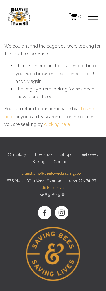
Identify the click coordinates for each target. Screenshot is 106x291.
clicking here (57, 124)
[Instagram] (61, 212)
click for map (53, 187)
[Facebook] (44, 212)
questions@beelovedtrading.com (53, 173)
